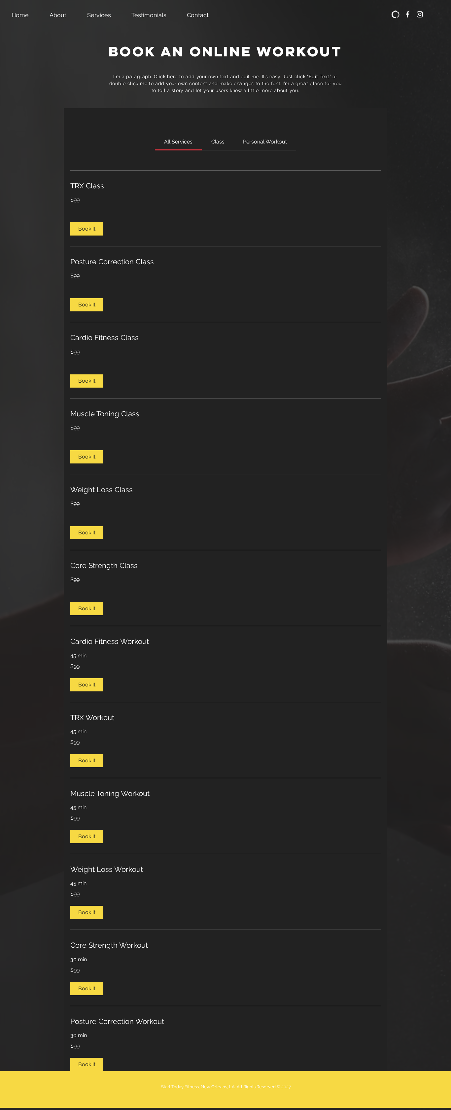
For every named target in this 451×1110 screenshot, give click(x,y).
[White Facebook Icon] (407, 14)
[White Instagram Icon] (420, 14)
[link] (178, 142)
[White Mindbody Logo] (395, 14)
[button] (86, 229)
